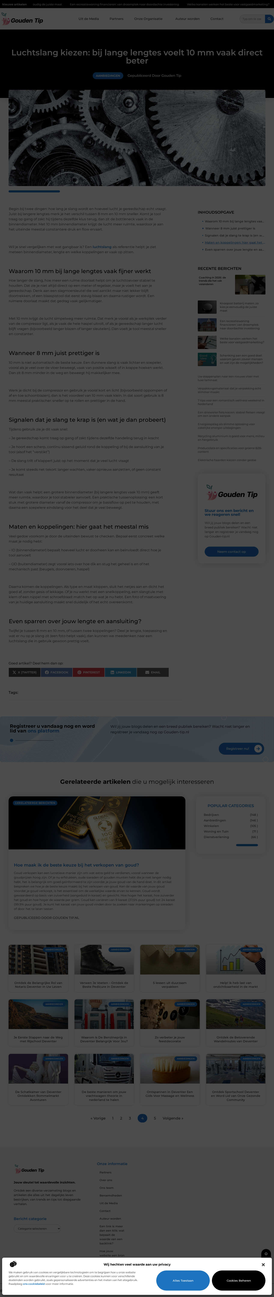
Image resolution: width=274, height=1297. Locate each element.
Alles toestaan (183, 1280)
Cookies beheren (239, 1280)
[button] (263, 1265)
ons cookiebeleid (34, 1283)
